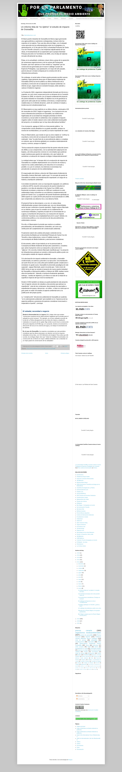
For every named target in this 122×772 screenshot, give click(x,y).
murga (95, 669)
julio (79, 575)
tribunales (91, 642)
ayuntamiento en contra (81, 648)
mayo (79, 579)
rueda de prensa (80, 653)
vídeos (87, 645)
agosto (80, 572)
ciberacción (96, 656)
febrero (80, 586)
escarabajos (95, 651)
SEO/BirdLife (80, 480)
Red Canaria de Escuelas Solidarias (86, 495)
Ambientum (80, 518)
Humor (99, 653)
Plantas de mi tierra (82, 501)
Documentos (34, 18)
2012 (78, 559)
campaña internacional (94, 666)
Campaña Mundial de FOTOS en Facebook (89, 18)
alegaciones (83, 664)
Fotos (49, 18)
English (71, 18)
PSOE (89, 646)
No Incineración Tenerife (83, 507)
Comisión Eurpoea (84, 661)
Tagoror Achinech (81, 524)
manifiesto (86, 654)
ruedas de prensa (79, 667)
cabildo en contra (84, 666)
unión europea (79, 646)
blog (76, 669)
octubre (80, 568)
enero (80, 588)
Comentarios (80, 699)
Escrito (97, 662)
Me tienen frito (80, 509)
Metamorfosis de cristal (83, 499)
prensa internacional (87, 656)
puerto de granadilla (50, 348)
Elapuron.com (80, 530)
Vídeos (56, 18)
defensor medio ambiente (81, 658)
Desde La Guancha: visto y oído (85, 534)
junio (79, 577)
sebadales (94, 640)
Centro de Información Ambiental (85, 515)
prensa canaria (83, 630)
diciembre (81, 564)
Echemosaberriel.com (82, 489)
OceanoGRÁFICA (81, 493)
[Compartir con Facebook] (59, 346)
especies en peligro (83, 650)
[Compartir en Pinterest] (61, 346)
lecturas (90, 669)
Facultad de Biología (96, 661)
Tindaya (77, 664)
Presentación (23, 18)
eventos (86, 651)
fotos (92, 658)
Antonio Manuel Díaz (90, 667)
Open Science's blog (82, 522)
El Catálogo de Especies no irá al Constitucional (86, 601)
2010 (78, 618)
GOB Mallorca (80, 538)
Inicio (46, 353)
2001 (78, 623)
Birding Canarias (81, 511)
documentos (91, 653)
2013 (78, 557)
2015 (78, 553)
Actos (99, 642)
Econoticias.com (81, 526)
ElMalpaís (79, 503)
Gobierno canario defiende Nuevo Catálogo (88, 637)
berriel (96, 646)
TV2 (98, 667)
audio (79, 654)
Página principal (81, 726)
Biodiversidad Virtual (82, 482)
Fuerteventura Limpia (82, 497)
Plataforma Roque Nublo (83, 476)
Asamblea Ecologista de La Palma (86, 487)
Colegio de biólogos (88, 662)
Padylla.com (80, 491)
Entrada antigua (65, 353)
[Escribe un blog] (56, 346)
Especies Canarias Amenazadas (85, 478)
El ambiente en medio (82, 517)
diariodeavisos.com (30, 35)
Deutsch (63, 18)
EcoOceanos (80, 474)
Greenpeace (80, 544)
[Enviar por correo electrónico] (54, 346)
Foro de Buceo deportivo (83, 513)
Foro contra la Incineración (85, 468)
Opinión (88, 636)
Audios (43, 18)
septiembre (81, 570)
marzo (80, 584)
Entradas (79, 696)
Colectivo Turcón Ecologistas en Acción (87, 540)
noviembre (81, 566)
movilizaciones (79, 642)
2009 (78, 621)
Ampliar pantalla (79, 178)
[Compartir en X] (57, 346)
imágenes (83, 659)
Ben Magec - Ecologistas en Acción (86, 505)
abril (79, 581)
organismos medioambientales (88, 633)
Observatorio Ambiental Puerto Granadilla (36, 348)
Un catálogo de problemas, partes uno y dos (89, 608)
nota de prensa (80, 640)
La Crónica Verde (81, 546)
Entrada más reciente (27, 353)
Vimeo (95, 468)
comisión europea (83, 669)
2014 (78, 555)
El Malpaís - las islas (82, 542)
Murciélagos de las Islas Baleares (85, 532)
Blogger (70, 759)
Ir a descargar (95, 199)
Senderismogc (80, 528)
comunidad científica (95, 648)
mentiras (79, 662)
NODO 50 (79, 520)
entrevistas (95, 645)
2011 (78, 562)
